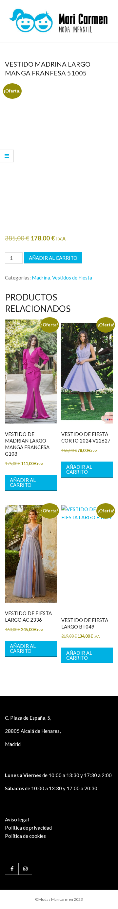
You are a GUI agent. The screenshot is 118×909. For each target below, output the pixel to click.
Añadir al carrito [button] (23, 482)
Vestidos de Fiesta (72, 277)
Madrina (41, 277)
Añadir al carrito (53, 258)
